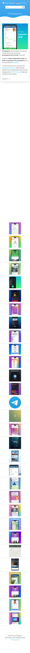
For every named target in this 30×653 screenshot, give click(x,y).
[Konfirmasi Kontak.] (15, 430)
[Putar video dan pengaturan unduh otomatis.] (15, 564)
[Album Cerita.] (15, 592)
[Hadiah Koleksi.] (15, 309)
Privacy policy (15, 640)
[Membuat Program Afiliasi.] (15, 605)
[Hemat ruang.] (15, 457)
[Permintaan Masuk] (15, 389)
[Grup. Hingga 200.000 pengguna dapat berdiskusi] (15, 484)
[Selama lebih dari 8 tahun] (15, 403)
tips (9, 79)
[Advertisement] (15, 151)
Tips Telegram (10, 3)
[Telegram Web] (15, 416)
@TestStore (15, 62)
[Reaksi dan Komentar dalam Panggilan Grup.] (15, 323)
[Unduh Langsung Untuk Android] (15, 443)
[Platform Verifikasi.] (15, 242)
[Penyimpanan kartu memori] (15, 470)
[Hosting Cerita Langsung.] (15, 296)
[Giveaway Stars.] (15, 362)
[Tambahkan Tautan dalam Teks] (15, 497)
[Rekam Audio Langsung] (15, 282)
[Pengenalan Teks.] (15, 524)
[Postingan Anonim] (15, 578)
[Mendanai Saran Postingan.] (15, 349)
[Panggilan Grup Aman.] (15, 255)
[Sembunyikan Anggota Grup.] (15, 618)
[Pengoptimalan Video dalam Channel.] (15, 510)
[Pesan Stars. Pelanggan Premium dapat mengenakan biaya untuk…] (15, 228)
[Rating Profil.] (15, 538)
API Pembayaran (16, 72)
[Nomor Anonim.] (15, 376)
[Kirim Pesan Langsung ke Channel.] (15, 269)
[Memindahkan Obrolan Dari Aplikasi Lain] (15, 551)
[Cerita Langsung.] (15, 336)
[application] (15, 36)
